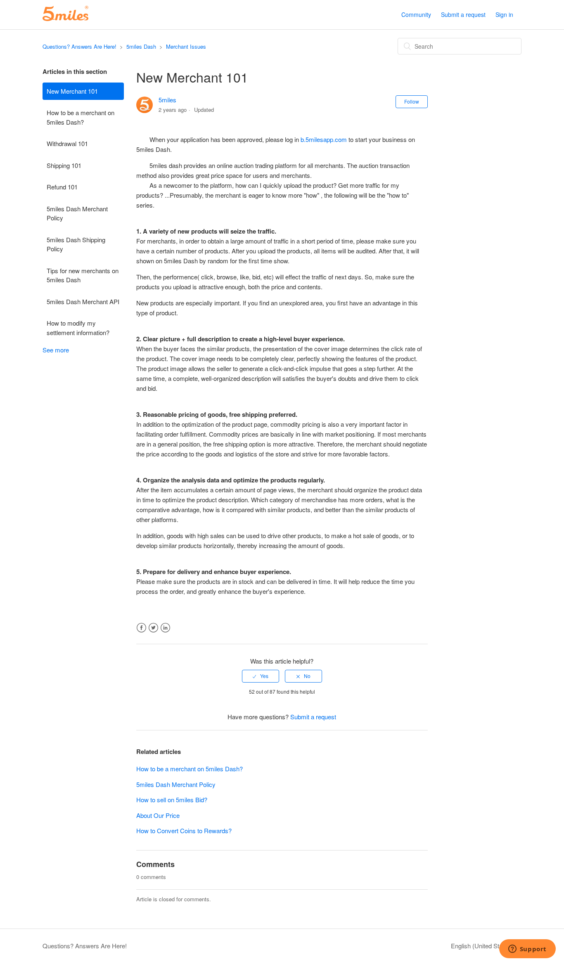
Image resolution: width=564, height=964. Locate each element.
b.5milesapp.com (324, 139)
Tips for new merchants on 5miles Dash (82, 275)
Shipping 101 (64, 165)
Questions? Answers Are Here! (79, 46)
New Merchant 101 (72, 91)
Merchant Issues (186, 46)
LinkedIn (165, 628)
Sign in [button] (504, 14)
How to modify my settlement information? (78, 328)
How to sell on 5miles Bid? (171, 799)
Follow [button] (411, 101)
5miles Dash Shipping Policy (76, 244)
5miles (167, 99)
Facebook (141, 628)
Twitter (153, 628)
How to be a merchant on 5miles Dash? (80, 117)
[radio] (260, 676)
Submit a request (463, 14)
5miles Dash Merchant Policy (77, 213)
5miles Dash (141, 46)
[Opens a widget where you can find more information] (527, 949)
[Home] (65, 18)
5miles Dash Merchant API (83, 301)
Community (416, 14)
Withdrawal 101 (67, 143)
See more (56, 349)
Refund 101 (62, 186)
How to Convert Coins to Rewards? (184, 830)
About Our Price (158, 815)
